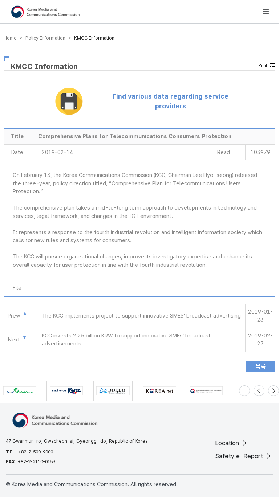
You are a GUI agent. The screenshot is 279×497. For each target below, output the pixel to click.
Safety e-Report (240, 456)
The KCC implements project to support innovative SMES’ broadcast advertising (141, 315)
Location (228, 443)
